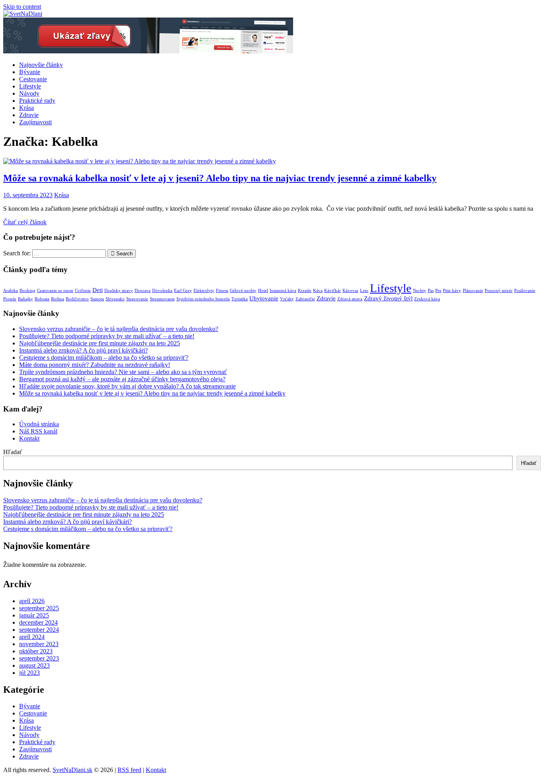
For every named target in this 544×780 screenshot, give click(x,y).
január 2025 (34, 615)
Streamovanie (162, 299)
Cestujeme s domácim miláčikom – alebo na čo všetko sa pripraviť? (103, 357)
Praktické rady (37, 100)
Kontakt (29, 438)
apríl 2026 (32, 601)
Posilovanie (524, 290)
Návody (29, 93)
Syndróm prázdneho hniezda (203, 299)
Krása (26, 107)
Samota (97, 299)
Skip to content (22, 6)
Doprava (143, 290)
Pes (438, 290)
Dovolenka (162, 290)
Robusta (42, 299)
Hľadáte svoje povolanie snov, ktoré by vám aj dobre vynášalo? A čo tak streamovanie (127, 386)
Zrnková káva (427, 299)
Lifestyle (30, 86)
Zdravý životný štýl (388, 298)
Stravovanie (137, 299)
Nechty (419, 290)
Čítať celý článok (25, 222)
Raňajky (25, 299)
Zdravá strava (349, 299)
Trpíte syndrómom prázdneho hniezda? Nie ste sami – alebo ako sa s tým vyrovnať (123, 371)
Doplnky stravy (118, 290)
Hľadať (12, 452)
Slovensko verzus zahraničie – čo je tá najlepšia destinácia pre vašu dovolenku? (118, 328)
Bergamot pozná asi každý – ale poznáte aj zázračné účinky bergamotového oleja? (122, 379)
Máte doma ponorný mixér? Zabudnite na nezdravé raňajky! (94, 364)
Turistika (239, 299)
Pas (431, 290)
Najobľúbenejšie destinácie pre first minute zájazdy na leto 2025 (99, 343)
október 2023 (36, 651)
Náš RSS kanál (38, 431)
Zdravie (29, 115)
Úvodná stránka (39, 424)
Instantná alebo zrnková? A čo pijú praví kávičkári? (83, 350)
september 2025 (39, 608)
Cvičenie (83, 290)
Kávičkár (332, 290)
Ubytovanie (263, 298)
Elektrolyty (204, 290)
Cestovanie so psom (55, 290)
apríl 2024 (32, 636)
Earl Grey (183, 290)
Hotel (263, 290)
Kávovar (350, 290)
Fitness (222, 290)
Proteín (9, 299)
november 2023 (39, 644)
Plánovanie (473, 290)
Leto (364, 290)
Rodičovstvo (77, 299)
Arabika (10, 290)
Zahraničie (305, 299)
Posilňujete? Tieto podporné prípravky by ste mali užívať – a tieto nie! (106, 336)
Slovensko (115, 299)
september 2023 (39, 658)
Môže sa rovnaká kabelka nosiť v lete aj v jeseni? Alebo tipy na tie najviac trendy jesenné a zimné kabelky (219, 178)
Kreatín (304, 290)
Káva (318, 290)
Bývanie (29, 72)
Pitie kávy (452, 290)
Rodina (57, 299)
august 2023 (34, 665)
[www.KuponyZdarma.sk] (148, 51)
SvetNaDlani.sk (72, 769)
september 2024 (39, 629)
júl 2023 (29, 672)
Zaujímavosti (35, 122)
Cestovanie (33, 79)
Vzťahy (287, 299)
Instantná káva (283, 290)
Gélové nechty (243, 290)
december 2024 (38, 622)
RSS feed (129, 769)
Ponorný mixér (499, 290)
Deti (97, 290)
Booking (27, 290)
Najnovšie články (41, 64)
